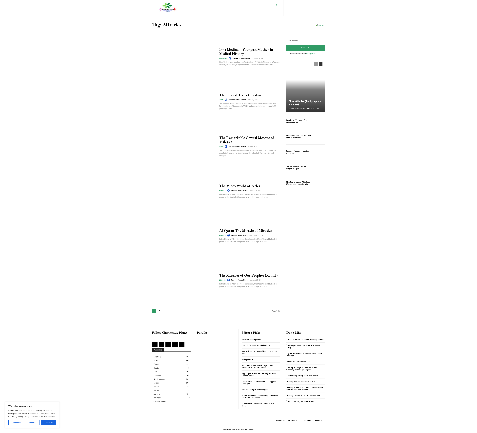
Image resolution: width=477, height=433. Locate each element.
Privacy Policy (310, 53)
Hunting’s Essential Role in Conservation (303, 395)
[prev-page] (316, 64)
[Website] (306, 6)
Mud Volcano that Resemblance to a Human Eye (259, 352)
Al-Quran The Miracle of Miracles (245, 230)
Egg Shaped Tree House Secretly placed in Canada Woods (259, 374)
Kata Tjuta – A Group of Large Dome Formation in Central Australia (257, 366)
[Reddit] (317, 2)
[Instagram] (301, 2)
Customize (16, 423)
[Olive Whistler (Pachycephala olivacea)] (305, 86)
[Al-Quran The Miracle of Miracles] (184, 235)
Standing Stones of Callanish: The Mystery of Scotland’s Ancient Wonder (304, 388)
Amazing (223, 58)
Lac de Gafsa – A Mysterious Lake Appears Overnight (259, 382)
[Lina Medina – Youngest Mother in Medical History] (184, 57)
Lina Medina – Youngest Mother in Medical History (246, 51)
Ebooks (222, 191)
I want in (304, 48)
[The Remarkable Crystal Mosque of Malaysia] (184, 146)
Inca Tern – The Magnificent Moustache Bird (297, 121)
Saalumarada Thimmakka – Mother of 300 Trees (259, 404)
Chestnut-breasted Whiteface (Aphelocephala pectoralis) (298, 183)
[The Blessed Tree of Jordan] (184, 101)
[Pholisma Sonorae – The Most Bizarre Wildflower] (319, 137)
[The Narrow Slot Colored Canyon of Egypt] (319, 168)
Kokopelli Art (247, 359)
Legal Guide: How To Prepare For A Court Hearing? (304, 354)
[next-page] (164, 311)
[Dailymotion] (289, 2)
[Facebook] (293, 2)
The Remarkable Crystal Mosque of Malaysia (246, 139)
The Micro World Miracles (239, 185)
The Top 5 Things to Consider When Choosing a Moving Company (301, 368)
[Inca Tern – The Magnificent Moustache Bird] (319, 121)
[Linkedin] (305, 2)
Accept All (48, 423)
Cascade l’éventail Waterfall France (256, 345)
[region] (32, 415)
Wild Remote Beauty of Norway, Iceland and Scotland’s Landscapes (260, 396)
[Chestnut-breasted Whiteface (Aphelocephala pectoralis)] (319, 183)
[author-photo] (230, 58)
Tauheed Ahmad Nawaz (241, 58)
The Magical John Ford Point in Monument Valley (304, 346)
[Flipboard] (297, 2)
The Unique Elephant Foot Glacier (300, 401)
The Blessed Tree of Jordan (240, 95)
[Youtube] (310, 6)
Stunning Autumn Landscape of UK (300, 381)
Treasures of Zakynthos (251, 339)
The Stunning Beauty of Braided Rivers (302, 375)
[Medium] (309, 2)
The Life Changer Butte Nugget (255, 389)
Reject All (32, 423)
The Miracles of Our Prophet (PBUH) (248, 275)
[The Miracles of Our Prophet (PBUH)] (184, 280)
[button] (275, 5)
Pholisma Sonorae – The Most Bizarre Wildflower (298, 137)
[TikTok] (298, 6)
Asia (221, 100)
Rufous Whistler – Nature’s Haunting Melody (305, 339)
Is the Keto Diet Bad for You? (298, 361)
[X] (302, 6)
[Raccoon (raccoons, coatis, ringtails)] (319, 152)
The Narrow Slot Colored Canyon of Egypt (296, 168)
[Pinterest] (313, 2)
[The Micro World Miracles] (184, 191)
